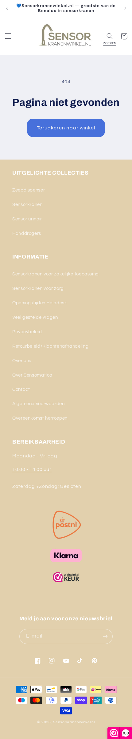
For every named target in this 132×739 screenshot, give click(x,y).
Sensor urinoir (27, 219)
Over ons (21, 360)
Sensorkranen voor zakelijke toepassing (55, 274)
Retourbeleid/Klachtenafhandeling (50, 346)
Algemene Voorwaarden (38, 403)
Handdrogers (26, 233)
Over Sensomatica (32, 375)
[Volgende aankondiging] (125, 8)
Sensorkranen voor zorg (38, 288)
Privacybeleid (27, 332)
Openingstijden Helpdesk (39, 303)
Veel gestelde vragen (35, 317)
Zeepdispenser (28, 190)
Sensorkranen (27, 204)
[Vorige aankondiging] (7, 8)
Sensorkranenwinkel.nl (74, 722)
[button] (8, 36)
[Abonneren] (105, 636)
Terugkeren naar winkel (66, 127)
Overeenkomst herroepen (40, 418)
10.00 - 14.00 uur (32, 469)
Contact (21, 389)
